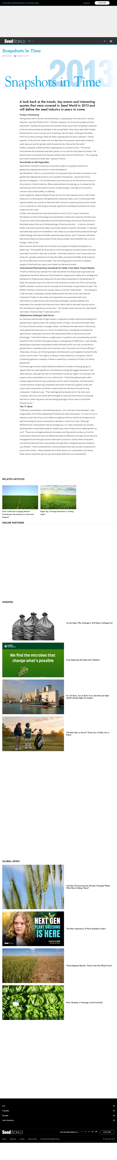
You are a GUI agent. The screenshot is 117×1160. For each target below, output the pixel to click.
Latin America (8, 1120)
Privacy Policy (32, 1139)
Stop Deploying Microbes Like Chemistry (83, 660)
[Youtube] (96, 1131)
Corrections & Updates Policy (49, 1139)
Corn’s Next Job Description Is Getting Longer (20, 3)
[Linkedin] (92, 1131)
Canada (5, 1110)
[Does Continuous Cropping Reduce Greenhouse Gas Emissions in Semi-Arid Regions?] (20, 508)
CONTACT (86, 3)
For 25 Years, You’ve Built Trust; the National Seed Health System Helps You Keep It (87, 696)
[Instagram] (89, 1131)
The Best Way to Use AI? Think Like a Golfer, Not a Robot (87, 733)
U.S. (29, 41)
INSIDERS (7, 602)
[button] (111, 41)
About (4, 1139)
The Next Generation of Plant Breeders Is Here (85, 928)
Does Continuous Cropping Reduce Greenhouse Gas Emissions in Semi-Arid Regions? (18, 514)
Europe (5, 1115)
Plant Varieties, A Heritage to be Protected (84, 1002)
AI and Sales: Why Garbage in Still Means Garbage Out (89, 623)
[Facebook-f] (82, 1131)
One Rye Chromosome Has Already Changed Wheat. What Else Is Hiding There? (88, 886)
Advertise (13, 1139)
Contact (22, 1139)
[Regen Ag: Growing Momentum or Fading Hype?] (58, 508)
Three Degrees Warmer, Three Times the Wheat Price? (89, 965)
